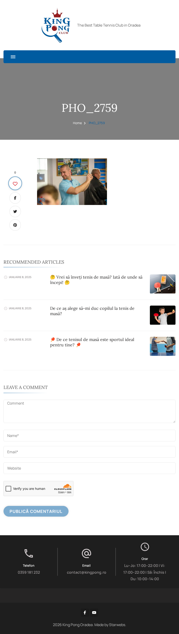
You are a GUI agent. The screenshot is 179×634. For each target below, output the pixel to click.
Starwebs (117, 624)
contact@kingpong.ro (86, 572)
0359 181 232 (29, 572)
